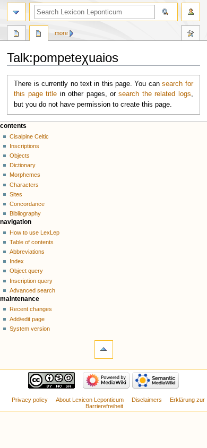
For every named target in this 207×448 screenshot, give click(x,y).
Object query (26, 271)
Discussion (39, 34)
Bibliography (25, 213)
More (61, 33)
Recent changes (31, 309)
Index (17, 261)
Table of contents (32, 242)
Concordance (27, 204)
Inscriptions (24, 146)
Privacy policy (30, 400)
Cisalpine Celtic (29, 136)
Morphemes (25, 174)
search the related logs (154, 94)
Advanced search (32, 290)
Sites (16, 194)
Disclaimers (147, 400)
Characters (24, 185)
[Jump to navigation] (16, 12)
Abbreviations (27, 251)
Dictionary (23, 165)
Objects (20, 155)
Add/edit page (27, 319)
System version (30, 328)
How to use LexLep (34, 232)
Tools (191, 34)
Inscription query (31, 281)
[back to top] (103, 349)
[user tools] (191, 12)
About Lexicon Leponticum (90, 400)
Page (16, 34)
